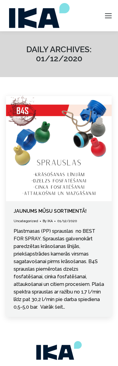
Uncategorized (26, 221)
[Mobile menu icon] (108, 15)
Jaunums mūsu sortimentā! (50, 211)
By (48, 221)
